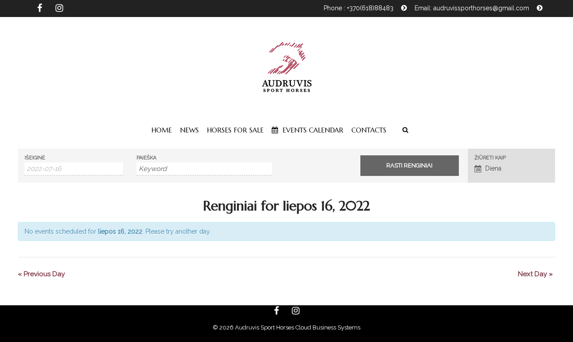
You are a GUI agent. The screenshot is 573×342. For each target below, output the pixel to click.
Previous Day (41, 274)
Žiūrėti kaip (490, 157)
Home (161, 130)
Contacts (368, 130)
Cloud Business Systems (327, 327)
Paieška (146, 157)
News (189, 130)
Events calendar (311, 130)
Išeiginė (35, 157)
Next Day (535, 274)
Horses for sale (235, 130)
